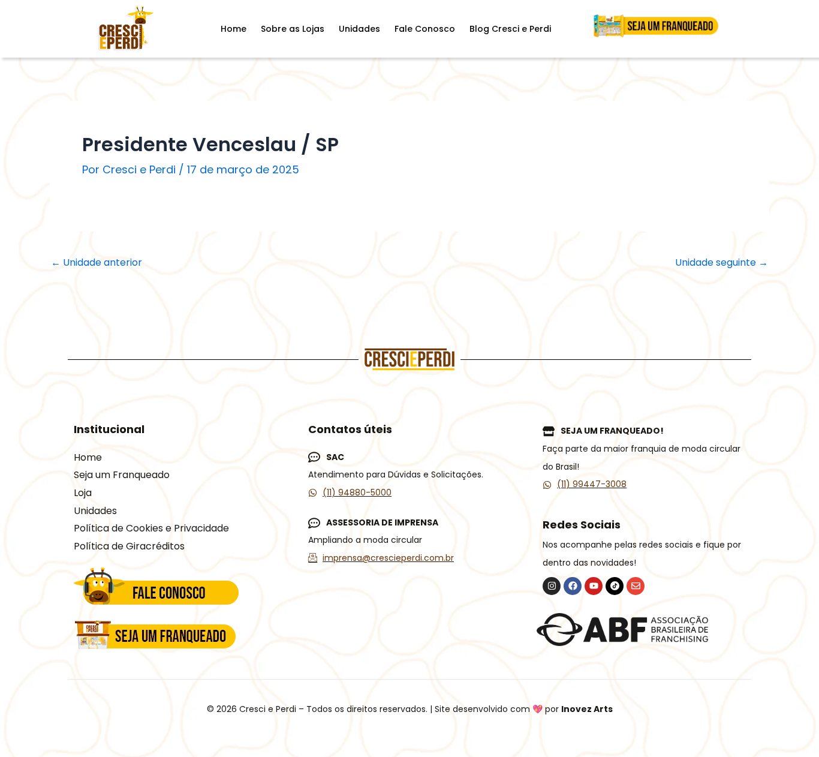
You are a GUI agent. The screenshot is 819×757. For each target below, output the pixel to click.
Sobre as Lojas (292, 29)
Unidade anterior (96, 263)
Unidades (359, 29)
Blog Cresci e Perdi (510, 29)
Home (233, 29)
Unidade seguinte (721, 263)
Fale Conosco (425, 29)
